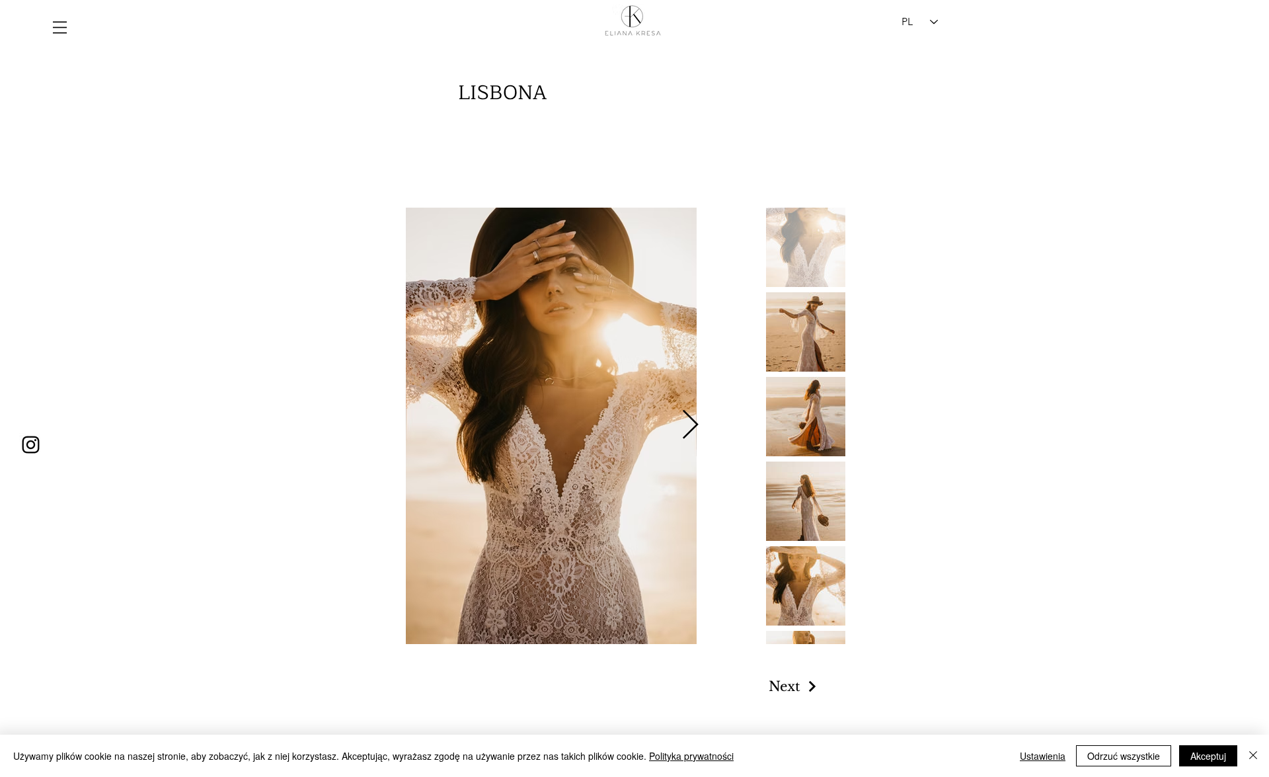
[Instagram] (30, 444)
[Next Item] (690, 425)
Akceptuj (1208, 755)
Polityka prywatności (691, 755)
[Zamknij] (1253, 755)
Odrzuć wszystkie (1123, 755)
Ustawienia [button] (1042, 755)
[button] (60, 27)
